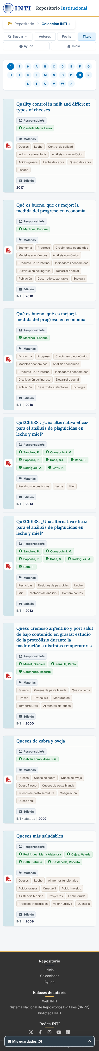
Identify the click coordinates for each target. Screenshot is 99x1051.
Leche (38, 146)
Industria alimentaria (32, 154)
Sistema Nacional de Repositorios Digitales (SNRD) (49, 1007)
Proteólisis (41, 698)
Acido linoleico (71, 888)
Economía (25, 247)
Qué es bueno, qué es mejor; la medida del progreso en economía (50, 208)
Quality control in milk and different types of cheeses (53, 106)
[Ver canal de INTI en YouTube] (59, 1032)
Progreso (43, 247)
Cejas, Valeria (81, 854)
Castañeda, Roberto (37, 672)
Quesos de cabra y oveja (40, 741)
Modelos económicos (33, 255)
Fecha (66, 36)
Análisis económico (66, 255)
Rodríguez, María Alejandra (42, 854)
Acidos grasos (28, 888)
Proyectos (56, 896)
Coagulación (68, 793)
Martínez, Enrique (35, 229)
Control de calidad (60, 146)
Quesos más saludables (39, 836)
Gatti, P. (58, 468)
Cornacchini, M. (61, 452)
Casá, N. (56, 559)
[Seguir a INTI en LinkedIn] (68, 1032)
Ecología (79, 278)
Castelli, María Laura (37, 128)
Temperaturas (28, 706)
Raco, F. (80, 460)
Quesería (84, 903)
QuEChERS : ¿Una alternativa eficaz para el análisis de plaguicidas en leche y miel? (52, 428)
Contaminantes (72, 593)
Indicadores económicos (71, 263)
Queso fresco (28, 785)
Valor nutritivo (62, 903)
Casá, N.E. (57, 460)
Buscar (18, 36)
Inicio (76, 46)
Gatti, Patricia (32, 862)
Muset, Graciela (34, 664)
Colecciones (49, 976)
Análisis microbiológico (67, 154)
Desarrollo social (67, 271)
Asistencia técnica (31, 896)
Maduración (61, 698)
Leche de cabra (53, 162)
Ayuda (28, 46)
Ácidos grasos (28, 162)
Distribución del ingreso (34, 271)
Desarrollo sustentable (52, 278)
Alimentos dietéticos (57, 706)
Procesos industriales (33, 903)
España (23, 170)
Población (25, 278)
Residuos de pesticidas (34, 486)
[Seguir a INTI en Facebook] (40, 1032)
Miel (71, 486)
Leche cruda (76, 896)
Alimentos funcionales (63, 880)
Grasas (23, 698)
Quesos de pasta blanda (50, 690)
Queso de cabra (80, 162)
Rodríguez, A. (32, 468)
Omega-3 (49, 888)
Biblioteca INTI (49, 1013)
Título (87, 36)
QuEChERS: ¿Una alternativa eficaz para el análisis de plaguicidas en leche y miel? (51, 527)
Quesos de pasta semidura (36, 793)
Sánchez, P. (31, 452)
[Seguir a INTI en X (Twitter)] (31, 1032)
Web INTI (49, 1001)
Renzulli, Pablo (66, 664)
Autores (45, 36)
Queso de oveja (71, 778)
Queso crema (81, 690)
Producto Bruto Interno (34, 263)
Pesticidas (25, 585)
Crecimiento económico (72, 247)
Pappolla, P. (31, 460)
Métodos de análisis (43, 593)
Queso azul (26, 801)
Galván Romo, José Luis (39, 759)
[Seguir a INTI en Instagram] (49, 1032)
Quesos (24, 146)
